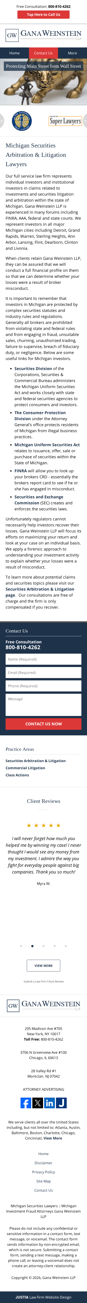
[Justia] (61, 1103)
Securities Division (33, 368)
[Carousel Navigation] (43, 946)
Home (14, 53)
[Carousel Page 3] (43, 946)
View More (44, 965)
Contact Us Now (43, 723)
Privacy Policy (43, 1172)
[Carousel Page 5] (65, 946)
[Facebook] (26, 1103)
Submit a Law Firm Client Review (44, 981)
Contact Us (43, 53)
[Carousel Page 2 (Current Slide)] (32, 946)
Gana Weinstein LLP (59, 1277)
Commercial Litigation (25, 767)
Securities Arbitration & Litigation (36, 760)
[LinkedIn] (49, 1103)
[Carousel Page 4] (54, 946)
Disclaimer (43, 1162)
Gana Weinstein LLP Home (43, 35)
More (72, 53)
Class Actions (17, 775)
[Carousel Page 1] (21, 946)
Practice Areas (20, 749)
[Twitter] (37, 1103)
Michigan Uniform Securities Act (47, 444)
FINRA (20, 470)
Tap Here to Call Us (43, 14)
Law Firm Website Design (43, 1297)
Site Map (43, 1181)
